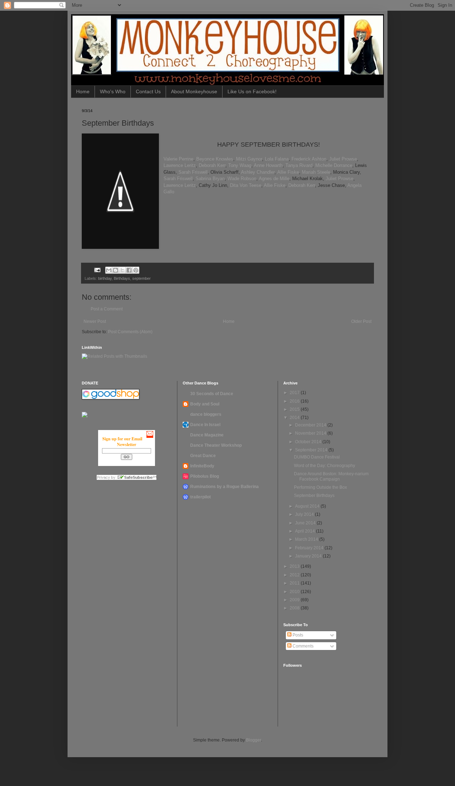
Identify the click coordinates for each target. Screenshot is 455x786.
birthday (105, 278)
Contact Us (148, 91)
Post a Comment (107, 308)
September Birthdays (314, 495)
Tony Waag (239, 165)
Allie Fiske (288, 172)
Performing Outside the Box (320, 487)
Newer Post (95, 321)
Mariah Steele (316, 172)
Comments (302, 646)
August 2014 (308, 506)
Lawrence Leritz (180, 165)
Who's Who (112, 91)
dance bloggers (205, 414)
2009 (295, 599)
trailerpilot (200, 496)
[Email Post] (97, 269)
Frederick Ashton (308, 159)
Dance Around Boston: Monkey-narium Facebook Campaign (331, 476)
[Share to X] (122, 270)
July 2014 (305, 514)
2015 (295, 409)
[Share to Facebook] (129, 270)
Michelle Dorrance (333, 165)
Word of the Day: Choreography (324, 465)
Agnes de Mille (274, 178)
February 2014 (310, 547)
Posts (297, 635)
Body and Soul (204, 404)
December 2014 (311, 425)
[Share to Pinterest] (135, 270)
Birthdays (122, 278)
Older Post (361, 321)
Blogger (253, 740)
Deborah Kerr (212, 165)
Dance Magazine (207, 435)
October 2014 (308, 441)
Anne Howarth (268, 165)
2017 (295, 392)
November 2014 (311, 433)
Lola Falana (277, 159)
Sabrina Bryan (210, 178)
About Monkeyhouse (194, 91)
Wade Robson (242, 178)
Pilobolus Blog (204, 476)
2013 (295, 566)
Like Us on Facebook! (252, 91)
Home (83, 91)
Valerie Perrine (178, 159)
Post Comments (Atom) (130, 331)
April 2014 (305, 531)
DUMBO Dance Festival (317, 457)
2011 (295, 583)
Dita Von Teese (245, 185)
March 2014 (307, 539)
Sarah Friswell (193, 172)
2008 (295, 608)
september (141, 278)
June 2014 (306, 522)
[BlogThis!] (115, 270)
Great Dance (203, 455)
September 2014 (311, 449)
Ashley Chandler (257, 172)
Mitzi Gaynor (249, 159)
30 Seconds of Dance (211, 393)
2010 (295, 591)
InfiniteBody (202, 465)
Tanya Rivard (298, 165)
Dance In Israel (205, 424)
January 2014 (309, 556)
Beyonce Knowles (214, 159)
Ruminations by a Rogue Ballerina (224, 486)
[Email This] (108, 270)
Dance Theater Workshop (216, 445)
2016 (295, 401)
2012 (295, 574)
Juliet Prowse (343, 159)
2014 (295, 417)
